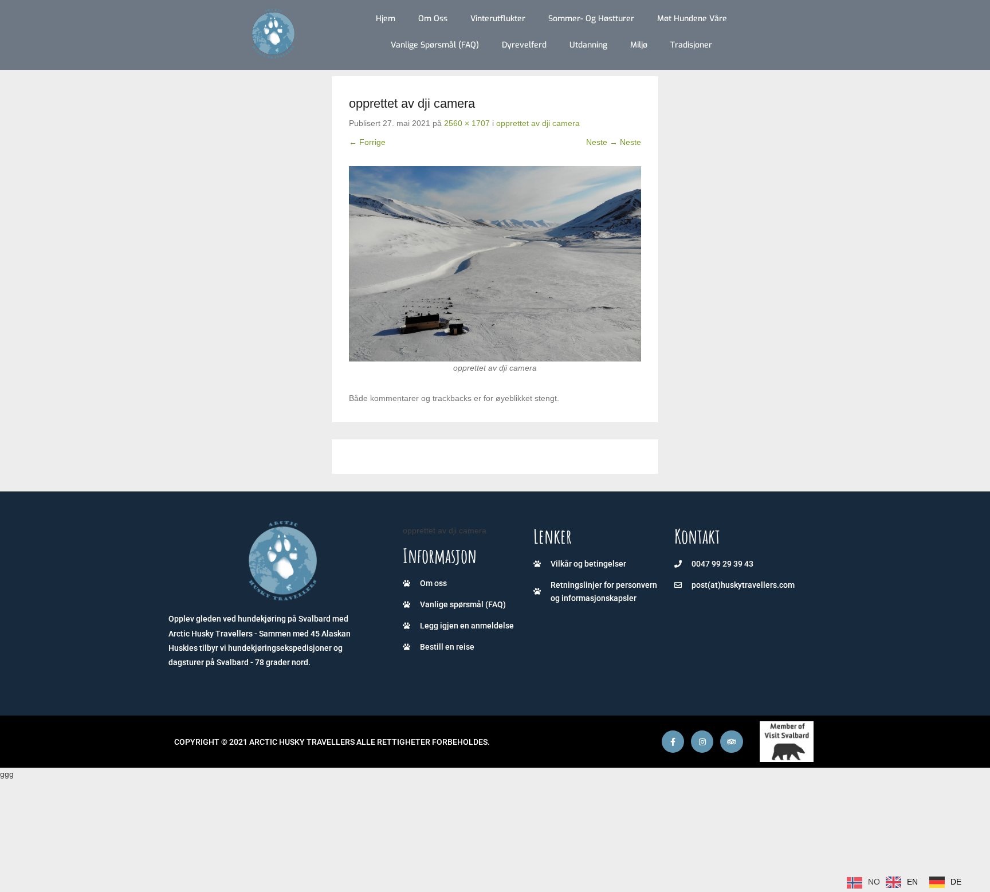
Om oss (432, 18)
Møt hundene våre (692, 18)
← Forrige (367, 142)
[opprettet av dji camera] (495, 263)
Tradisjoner (691, 45)
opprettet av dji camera (538, 123)
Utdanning (588, 45)
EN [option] (912, 881)
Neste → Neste (613, 142)
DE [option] (955, 881)
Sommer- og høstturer (591, 18)
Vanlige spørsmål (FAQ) (435, 45)
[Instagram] (702, 741)
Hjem (385, 18)
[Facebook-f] (673, 741)
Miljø (638, 45)
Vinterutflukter (497, 18)
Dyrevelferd (524, 45)
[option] (902, 882)
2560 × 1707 (467, 123)
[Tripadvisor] (731, 741)
